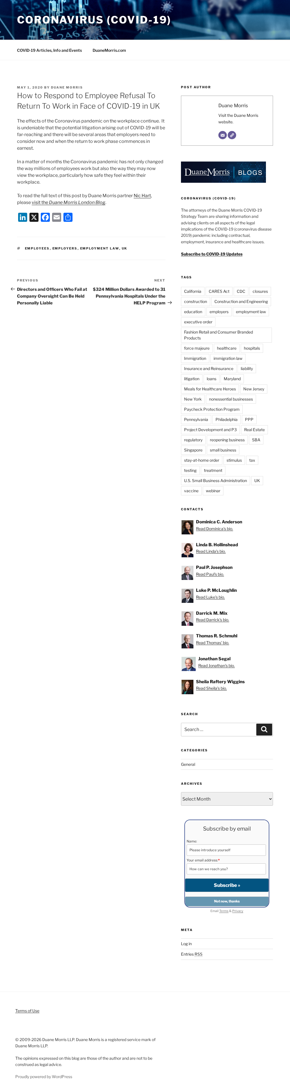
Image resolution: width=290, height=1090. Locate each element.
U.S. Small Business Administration (215, 480)
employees (37, 248)
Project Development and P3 (210, 429)
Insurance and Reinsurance (208, 368)
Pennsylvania (196, 419)
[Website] (232, 135)
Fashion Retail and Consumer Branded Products (218, 335)
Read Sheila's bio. (211, 688)
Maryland (232, 378)
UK (124, 248)
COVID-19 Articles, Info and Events (49, 50)
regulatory (193, 439)
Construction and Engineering (241, 301)
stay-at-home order (201, 460)
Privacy (237, 911)
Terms (224, 911)
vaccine (191, 490)
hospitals (252, 348)
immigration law (228, 358)
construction (195, 301)
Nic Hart (142, 195)
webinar (213, 490)
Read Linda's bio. (211, 551)
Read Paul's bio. (210, 574)
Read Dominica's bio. (214, 528)
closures (260, 291)
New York (193, 399)
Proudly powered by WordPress (43, 1076)
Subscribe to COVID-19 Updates (211, 253)
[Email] (222, 135)
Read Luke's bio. (210, 597)
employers (65, 248)
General (188, 764)
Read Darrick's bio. (212, 619)
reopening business (227, 439)
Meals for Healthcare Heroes (210, 388)
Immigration (195, 358)
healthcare (226, 348)
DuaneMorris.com (109, 50)
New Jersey (253, 388)
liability (247, 368)
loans (211, 378)
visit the (68, 202)
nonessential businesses (231, 399)
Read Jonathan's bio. (216, 665)
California (192, 291)
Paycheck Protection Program (212, 409)
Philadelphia (227, 419)
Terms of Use (27, 1010)
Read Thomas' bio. (212, 642)
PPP (249, 419)
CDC (241, 291)
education (193, 311)
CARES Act (219, 291)
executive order (198, 321)
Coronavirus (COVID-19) (94, 20)
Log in (186, 943)
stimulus (234, 460)
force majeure (197, 348)
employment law (99, 248)
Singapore (193, 450)
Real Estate (254, 429)
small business (223, 450)
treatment (213, 470)
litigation (191, 378)
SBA (256, 439)
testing (190, 470)
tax (252, 460)
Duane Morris (67, 87)
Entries (191, 954)
